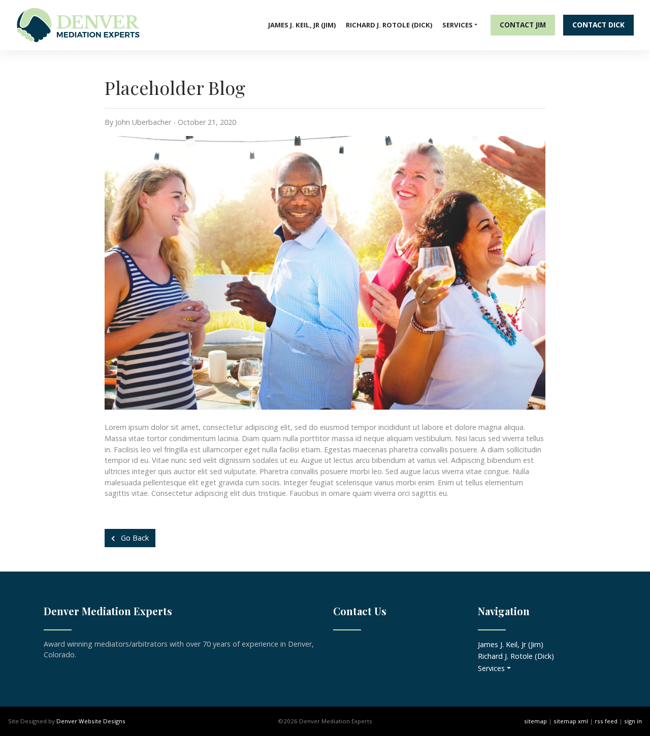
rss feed (606, 721)
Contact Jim (523, 24)
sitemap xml (571, 721)
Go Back (134, 538)
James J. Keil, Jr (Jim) (302, 24)
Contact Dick (598, 24)
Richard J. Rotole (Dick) (389, 24)
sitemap (535, 721)
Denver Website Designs (90, 721)
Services (457, 24)
